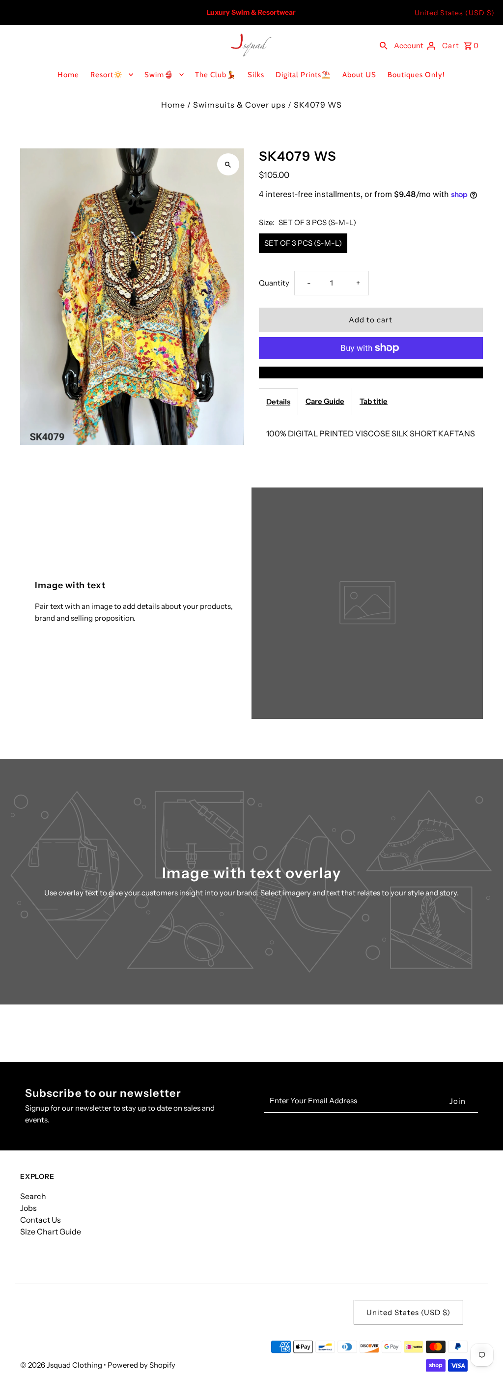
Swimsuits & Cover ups (239, 105)
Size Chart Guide (50, 1231)
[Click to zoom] (228, 164)
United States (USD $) (455, 12)
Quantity (274, 282)
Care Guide (325, 401)
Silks (256, 74)
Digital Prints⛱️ (303, 74)
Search (33, 1196)
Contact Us (40, 1220)
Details (278, 401)
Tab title (374, 401)
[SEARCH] (383, 44)
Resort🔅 (106, 74)
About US (359, 74)
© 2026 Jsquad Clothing (62, 1365)
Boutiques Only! (416, 74)
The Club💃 (215, 74)
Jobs (28, 1208)
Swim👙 (159, 74)
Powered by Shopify (141, 1365)
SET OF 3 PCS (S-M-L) (303, 243)
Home (68, 74)
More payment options (371, 372)
